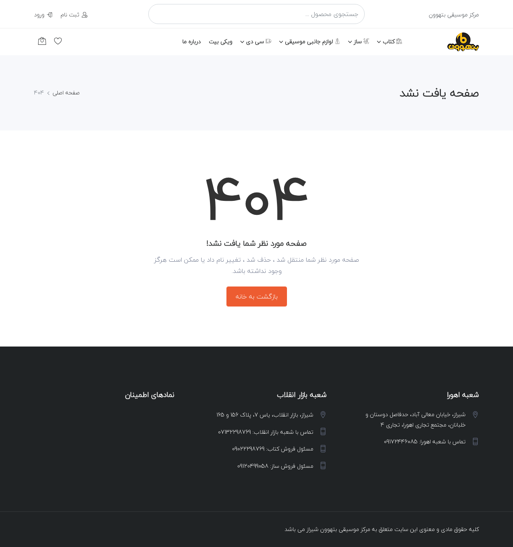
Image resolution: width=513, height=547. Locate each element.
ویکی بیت (220, 41)
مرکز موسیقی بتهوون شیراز (338, 529)
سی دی (256, 41)
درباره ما (191, 41)
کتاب (389, 41)
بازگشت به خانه (257, 296)
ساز (359, 41)
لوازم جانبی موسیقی (310, 41)
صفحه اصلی (66, 93)
